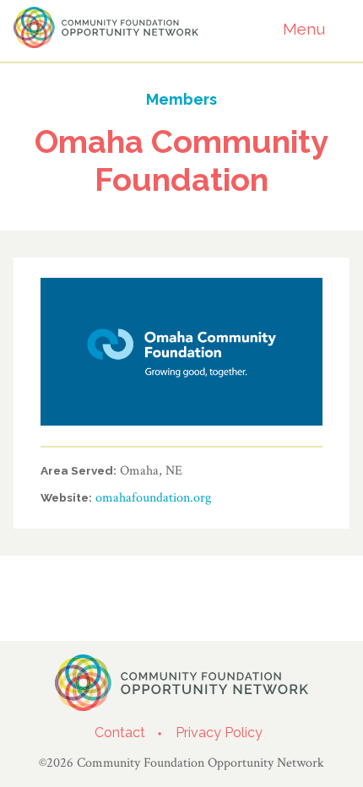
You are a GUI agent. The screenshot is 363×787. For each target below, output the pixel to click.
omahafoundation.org (153, 498)
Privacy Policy (219, 733)
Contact (120, 733)
